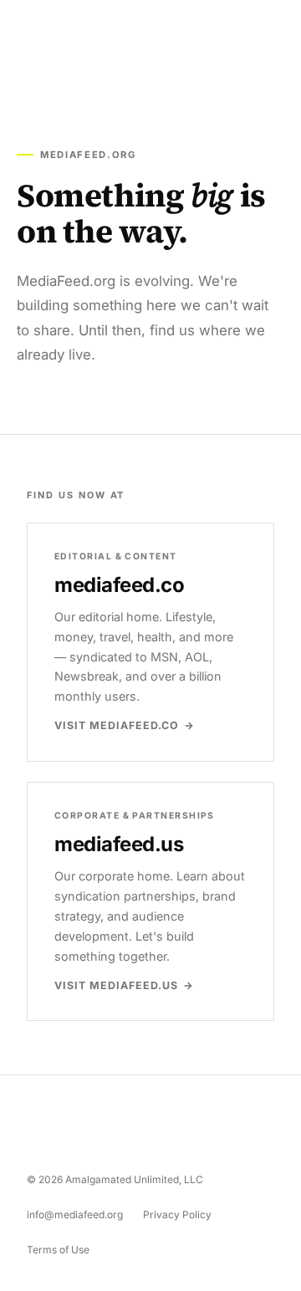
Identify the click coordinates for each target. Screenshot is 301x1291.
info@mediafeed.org (75, 1214)
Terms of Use (58, 1249)
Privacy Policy (177, 1214)
